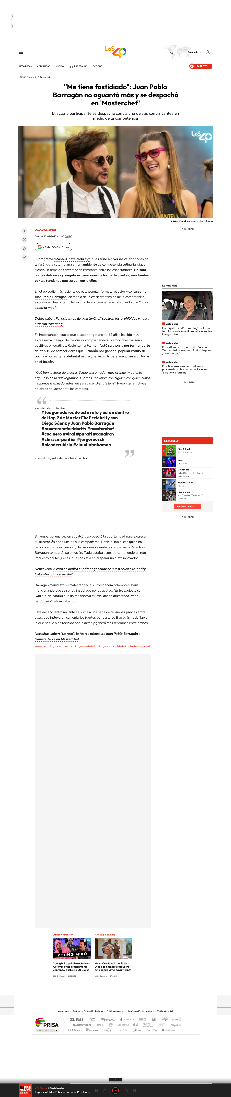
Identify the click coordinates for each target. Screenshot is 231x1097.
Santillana (108, 1020)
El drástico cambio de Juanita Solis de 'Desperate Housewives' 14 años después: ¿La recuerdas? (187, 350)
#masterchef (100, 428)
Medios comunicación (141, 646)
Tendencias (46, 77)
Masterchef (40, 646)
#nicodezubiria (56, 444)
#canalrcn (103, 434)
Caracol (176, 1020)
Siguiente (134, 1091)
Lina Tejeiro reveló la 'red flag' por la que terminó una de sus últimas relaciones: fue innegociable (187, 331)
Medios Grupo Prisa (47, 1031)
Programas (80, 66)
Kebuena (173, 1024)
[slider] (115, 1083)
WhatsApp (24, 248)
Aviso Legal (63, 1011)
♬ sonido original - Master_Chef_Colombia (61, 458)
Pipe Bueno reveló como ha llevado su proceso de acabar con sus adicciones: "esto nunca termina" (185, 369)
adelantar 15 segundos (126, 1091)
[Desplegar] (115, 1079)
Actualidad (43, 66)
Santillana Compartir (126, 1020)
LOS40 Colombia (115, 52)
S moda (136, 1029)
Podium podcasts (108, 1029)
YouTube (115, 988)
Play (115, 1090)
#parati (84, 434)
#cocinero (51, 434)
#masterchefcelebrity (63, 428)
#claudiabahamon (92, 444)
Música (60, 66)
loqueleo (151, 1029)
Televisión (122, 646)
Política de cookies (115, 1011)
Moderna (91, 1029)
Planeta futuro (160, 1024)
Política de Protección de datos (88, 1011)
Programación (106, 646)
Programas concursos (60, 646)
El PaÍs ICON (122, 1029)
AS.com (152, 1020)
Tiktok (102, 988)
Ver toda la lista (185, 506)
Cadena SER (141, 1020)
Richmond (75, 1029)
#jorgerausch (90, 439)
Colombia (193, 52)
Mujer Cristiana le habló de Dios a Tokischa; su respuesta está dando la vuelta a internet (113, 966)
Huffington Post (81, 1024)
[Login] (208, 52)
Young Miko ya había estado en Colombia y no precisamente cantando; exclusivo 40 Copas (71, 966)
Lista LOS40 (25, 66)
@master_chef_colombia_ (50, 408)
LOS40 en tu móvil (164, 1011)
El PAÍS (77, 1020)
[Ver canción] (171, 450)
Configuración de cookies (140, 1011)
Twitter (24, 240)
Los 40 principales (93, 1020)
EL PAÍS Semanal (148, 1024)
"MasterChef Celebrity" (72, 259)
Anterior (97, 1091)
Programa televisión (85, 646)
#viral (69, 434)
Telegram (24, 257)
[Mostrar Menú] (23, 52)
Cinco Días (122, 1024)
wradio (110, 1024)
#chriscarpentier (58, 439)
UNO (100, 1024)
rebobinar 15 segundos (105, 1091)
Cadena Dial (135, 1024)
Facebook (24, 231)
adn (163, 1020)
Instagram (108, 988)
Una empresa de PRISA (47, 1022)
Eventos (97, 66)
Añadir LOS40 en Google (56, 247)
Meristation (168, 1029)
